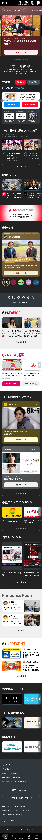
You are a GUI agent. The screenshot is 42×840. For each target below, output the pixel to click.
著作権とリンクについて (10, 810)
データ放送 (6, 769)
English (4, 821)
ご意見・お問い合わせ (28, 810)
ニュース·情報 (16, 10)
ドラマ (6, 10)
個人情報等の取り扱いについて (12, 777)
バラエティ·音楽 (30, 10)
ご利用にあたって (19, 807)
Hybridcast (6, 765)
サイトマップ (6, 807)
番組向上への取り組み (9, 773)
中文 (12, 821)
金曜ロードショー (14, 404)
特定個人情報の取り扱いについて (13, 782)
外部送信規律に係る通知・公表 (12, 814)
